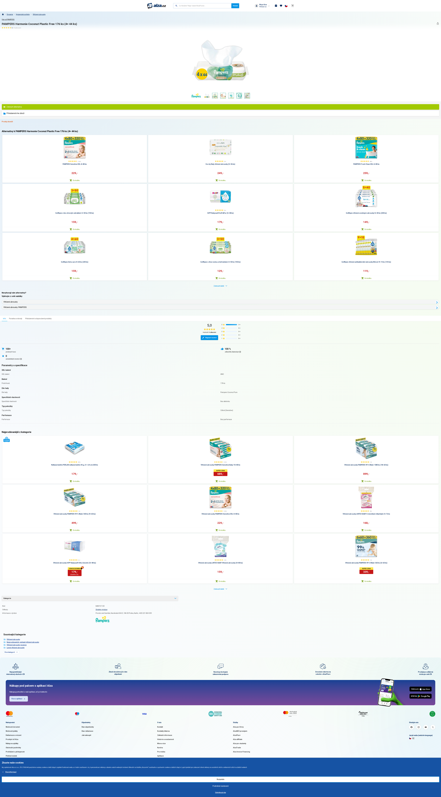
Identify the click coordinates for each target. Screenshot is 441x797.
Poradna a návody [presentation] (15, 318)
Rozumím (220, 779)
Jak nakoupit (86, 735)
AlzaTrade (237, 748)
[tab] (4, 318)
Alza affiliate (237, 739)
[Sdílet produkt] (437, 23)
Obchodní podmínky (13, 748)
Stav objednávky (88, 727)
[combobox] (202, 5)
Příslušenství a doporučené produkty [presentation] (38, 318)
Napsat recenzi (211, 338)
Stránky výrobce (101, 609)
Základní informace (164, 735)
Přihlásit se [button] (262, 7)
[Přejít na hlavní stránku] (156, 6)
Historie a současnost (165, 739)
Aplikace (160, 756)
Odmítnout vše (220, 792)
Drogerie (10, 14)
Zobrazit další (219, 286)
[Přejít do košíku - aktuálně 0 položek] (292, 5)
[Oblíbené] (281, 5)
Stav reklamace (87, 731)
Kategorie (7, 598)
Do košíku (76, 180)
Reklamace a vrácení (13, 735)
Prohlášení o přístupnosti (15, 752)
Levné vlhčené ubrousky (15, 648)
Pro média (161, 752)
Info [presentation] (4, 318)
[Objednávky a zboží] (276, 5)
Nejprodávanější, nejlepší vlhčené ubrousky (23, 642)
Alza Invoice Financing (241, 752)
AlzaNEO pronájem (240, 731)
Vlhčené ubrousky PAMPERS (15, 307)
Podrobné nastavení (220, 786)
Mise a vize (161, 743)
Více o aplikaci (16, 699)
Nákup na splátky (12, 743)
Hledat (235, 6)
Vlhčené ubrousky (39, 14)
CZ (413, 738)
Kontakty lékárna (163, 731)
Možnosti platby (12, 731)
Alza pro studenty (239, 743)
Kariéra (160, 748)
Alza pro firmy (238, 727)
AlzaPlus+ (237, 735)
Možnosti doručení (13, 727)
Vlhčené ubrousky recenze (17, 645)
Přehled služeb (11, 756)
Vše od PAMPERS (8, 19)
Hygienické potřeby (23, 14)
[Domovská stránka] (3, 14)
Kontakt (160, 727)
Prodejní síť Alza (12, 739)
